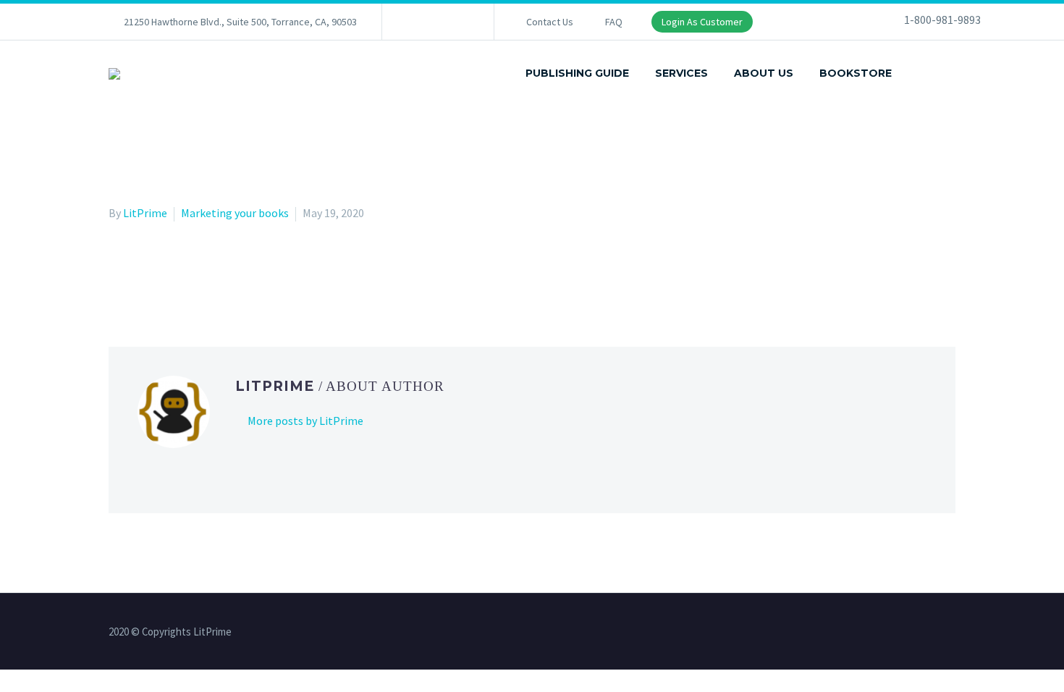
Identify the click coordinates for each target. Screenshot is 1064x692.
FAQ (613, 21)
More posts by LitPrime (305, 420)
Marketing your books (235, 213)
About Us (763, 73)
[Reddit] (223, 273)
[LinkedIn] (202, 273)
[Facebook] (415, 22)
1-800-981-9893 (942, 19)
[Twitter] (436, 22)
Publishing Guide (577, 73)
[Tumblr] (181, 273)
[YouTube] (458, 22)
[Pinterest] (160, 273)
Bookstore (855, 73)
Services (681, 73)
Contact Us (549, 21)
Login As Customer (702, 21)
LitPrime (145, 213)
